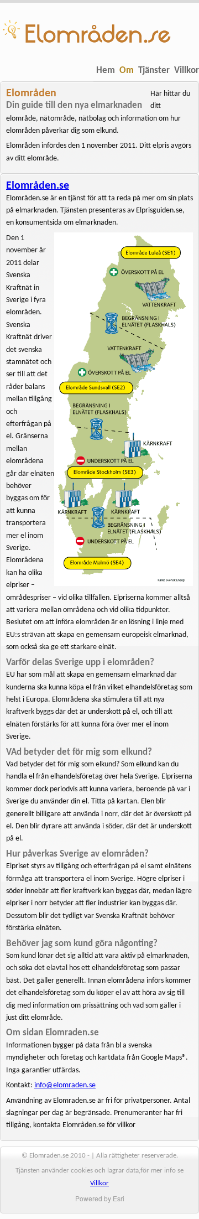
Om (126, 70)
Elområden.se (37, 185)
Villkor (186, 70)
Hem (105, 70)
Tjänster (154, 70)
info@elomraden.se (65, 1085)
